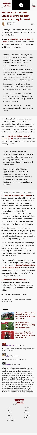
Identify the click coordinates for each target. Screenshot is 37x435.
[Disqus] (18, 367)
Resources (10, 418)
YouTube (27, 413)
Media (10, 299)
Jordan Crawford (25, 299)
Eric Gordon (16, 299)
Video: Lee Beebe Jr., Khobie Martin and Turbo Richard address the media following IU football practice (25, 334)
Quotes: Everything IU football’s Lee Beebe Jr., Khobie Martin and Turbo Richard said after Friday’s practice (25, 325)
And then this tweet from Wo (13, 280)
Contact (9, 410)
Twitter (26, 410)
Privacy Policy (10, 420)
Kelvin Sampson (6, 301)
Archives (9, 413)
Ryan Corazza (11, 23)
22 (33, 24)
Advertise (9, 415)
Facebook (27, 408)
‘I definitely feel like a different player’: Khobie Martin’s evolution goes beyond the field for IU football (25, 315)
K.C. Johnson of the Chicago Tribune (16, 195)
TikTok (26, 418)
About (8, 408)
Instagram (27, 415)
